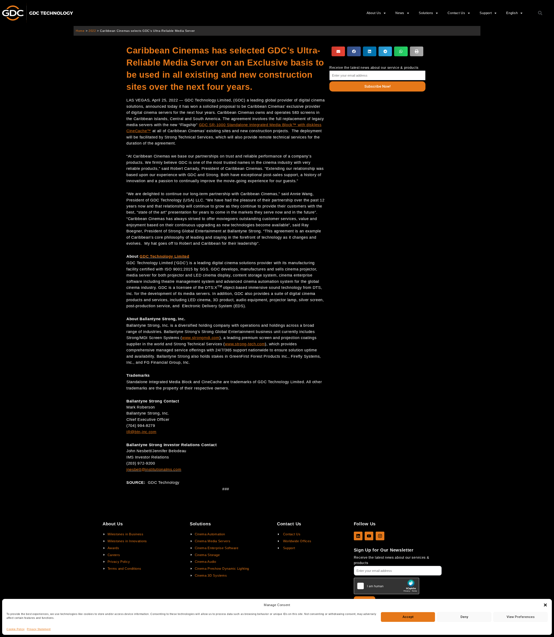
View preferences (521, 617)
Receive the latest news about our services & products (391, 560)
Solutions (426, 13)
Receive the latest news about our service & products (373, 67)
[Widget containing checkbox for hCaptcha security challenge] (386, 586)
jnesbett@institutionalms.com (153, 469)
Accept (408, 617)
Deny (464, 617)
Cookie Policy (15, 629)
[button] (545, 605)
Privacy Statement (39, 629)
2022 (92, 30)
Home (80, 30)
